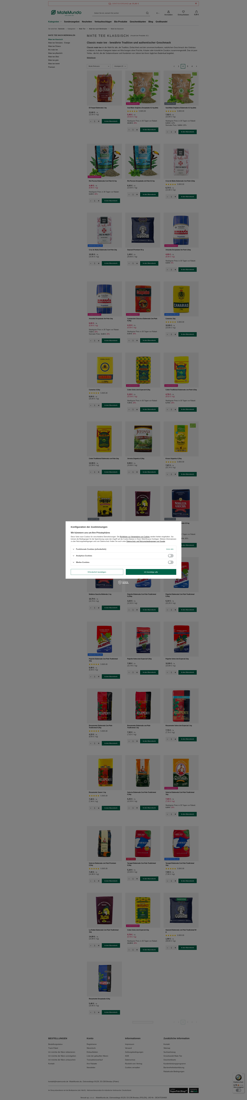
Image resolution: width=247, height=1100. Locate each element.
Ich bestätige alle (151, 572)
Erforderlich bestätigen (97, 572)
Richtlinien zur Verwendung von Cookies (135, 537)
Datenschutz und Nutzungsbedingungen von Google (145, 541)
